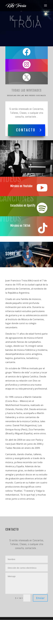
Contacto (26, 130)
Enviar (40, 598)
